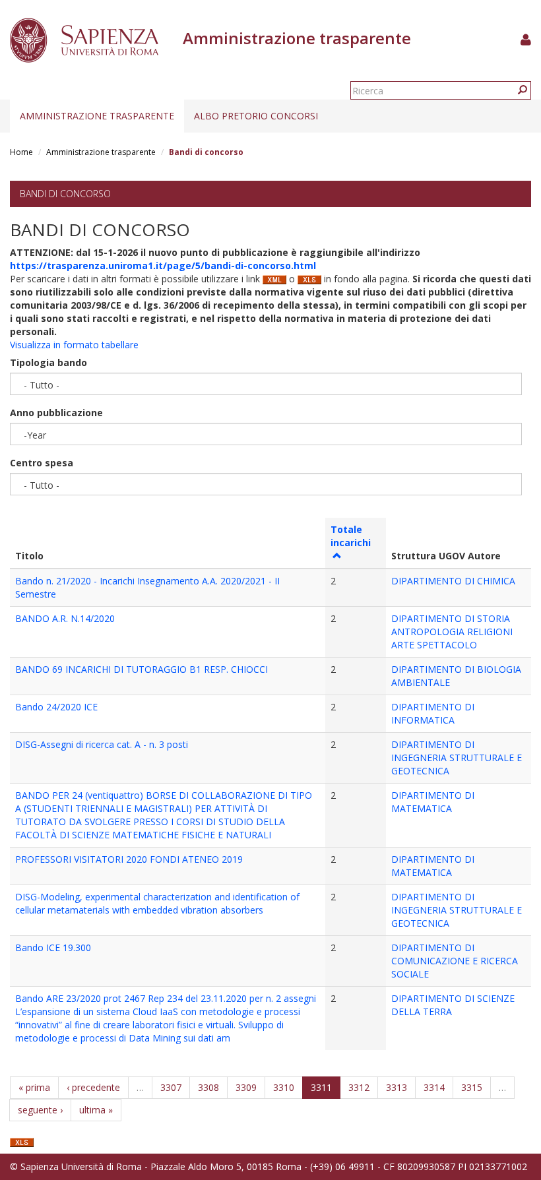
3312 (358, 1087)
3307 (170, 1087)
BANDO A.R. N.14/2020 (65, 618)
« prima (34, 1087)
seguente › (40, 1109)
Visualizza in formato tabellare (74, 344)
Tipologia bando (48, 362)
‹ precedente (93, 1087)
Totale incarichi (351, 536)
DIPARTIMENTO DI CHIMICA (453, 580)
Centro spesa (41, 462)
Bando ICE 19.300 (53, 947)
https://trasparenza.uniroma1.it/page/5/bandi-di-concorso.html (163, 265)
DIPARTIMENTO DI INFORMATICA (432, 713)
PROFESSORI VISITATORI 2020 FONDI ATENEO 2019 (129, 859)
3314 (434, 1087)
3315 (471, 1087)
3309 (246, 1087)
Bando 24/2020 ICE (56, 706)
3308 (208, 1087)
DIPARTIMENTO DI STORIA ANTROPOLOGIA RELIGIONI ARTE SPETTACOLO (452, 631)
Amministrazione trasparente (97, 115)
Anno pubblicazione (56, 412)
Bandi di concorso (65, 193)
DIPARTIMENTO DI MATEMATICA (432, 802)
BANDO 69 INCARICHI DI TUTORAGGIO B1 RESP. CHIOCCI (141, 669)
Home (21, 152)
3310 (283, 1087)
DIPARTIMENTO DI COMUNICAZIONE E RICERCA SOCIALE (454, 960)
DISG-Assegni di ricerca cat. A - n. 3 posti (101, 744)
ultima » (96, 1109)
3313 (396, 1087)
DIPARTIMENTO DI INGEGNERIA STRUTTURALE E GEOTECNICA (456, 757)
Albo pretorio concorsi (256, 115)
